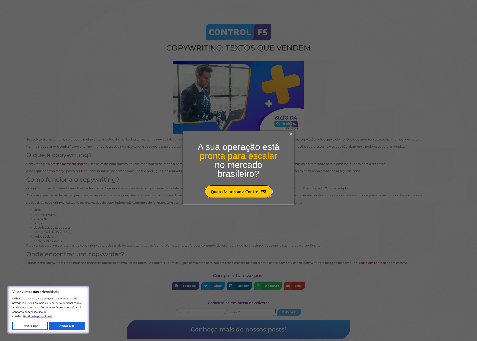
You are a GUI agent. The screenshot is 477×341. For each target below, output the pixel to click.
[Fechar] (87, 287)
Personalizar (30, 325)
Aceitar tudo (67, 325)
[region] (48, 310)
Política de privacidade (37, 316)
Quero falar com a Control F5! (238, 191)
